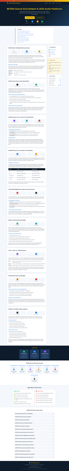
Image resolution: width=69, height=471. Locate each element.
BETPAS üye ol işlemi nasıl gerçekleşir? (34, 419)
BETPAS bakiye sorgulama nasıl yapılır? (34, 426)
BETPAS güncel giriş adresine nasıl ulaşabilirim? (34, 413)
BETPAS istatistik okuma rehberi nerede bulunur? (34, 441)
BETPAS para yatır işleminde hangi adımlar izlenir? (34, 429)
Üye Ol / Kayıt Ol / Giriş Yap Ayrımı (23, 39)
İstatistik (53, 3)
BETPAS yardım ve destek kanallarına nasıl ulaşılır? (34, 444)
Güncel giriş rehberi (29, 17)
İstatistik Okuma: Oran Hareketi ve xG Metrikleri (25, 35)
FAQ (57, 3)
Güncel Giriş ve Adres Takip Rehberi (23, 32)
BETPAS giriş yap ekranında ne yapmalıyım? (34, 416)
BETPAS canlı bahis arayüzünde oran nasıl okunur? (34, 432)
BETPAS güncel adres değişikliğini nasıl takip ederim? (34, 435)
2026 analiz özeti (40, 17)
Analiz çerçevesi (52, 51)
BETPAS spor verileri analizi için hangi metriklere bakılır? (34, 438)
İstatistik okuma (52, 52)
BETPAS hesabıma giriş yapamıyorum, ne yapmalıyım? (34, 454)
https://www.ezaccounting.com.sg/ (30, 468)
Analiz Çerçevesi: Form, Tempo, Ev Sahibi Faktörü (26, 33)
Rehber (46, 3)
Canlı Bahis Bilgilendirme (22, 36)
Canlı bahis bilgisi (52, 54)
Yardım (60, 3)
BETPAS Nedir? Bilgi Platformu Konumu (24, 31)
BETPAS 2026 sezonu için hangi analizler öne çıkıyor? (34, 447)
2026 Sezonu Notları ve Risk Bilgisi (23, 40)
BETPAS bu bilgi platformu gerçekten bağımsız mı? (34, 457)
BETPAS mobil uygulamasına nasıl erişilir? (34, 451)
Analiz (50, 3)
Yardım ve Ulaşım (20, 42)
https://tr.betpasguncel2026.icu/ (42, 468)
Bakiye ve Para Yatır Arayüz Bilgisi (23, 37)
